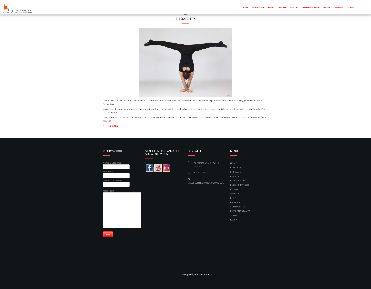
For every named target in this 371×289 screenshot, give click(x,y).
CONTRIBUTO (237, 206)
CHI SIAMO (235, 171)
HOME (246, 7)
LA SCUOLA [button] (257, 7)
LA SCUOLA (235, 167)
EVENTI (271, 7)
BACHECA (235, 202)
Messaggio (108, 190)
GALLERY (282, 7)
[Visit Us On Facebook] (149, 167)
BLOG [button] (293, 7)
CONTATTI (338, 7)
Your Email (108, 171)
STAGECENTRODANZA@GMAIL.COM (206, 182)
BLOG (233, 197)
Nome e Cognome (112, 162)
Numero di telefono (113, 180)
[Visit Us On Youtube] (158, 167)
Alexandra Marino (203, 274)
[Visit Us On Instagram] (166, 167)
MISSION (234, 176)
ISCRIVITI (350, 7)
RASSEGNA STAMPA (310, 7)
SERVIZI (326, 7)
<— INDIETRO (110, 125)
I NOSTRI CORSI (238, 180)
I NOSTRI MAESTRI (239, 184)
